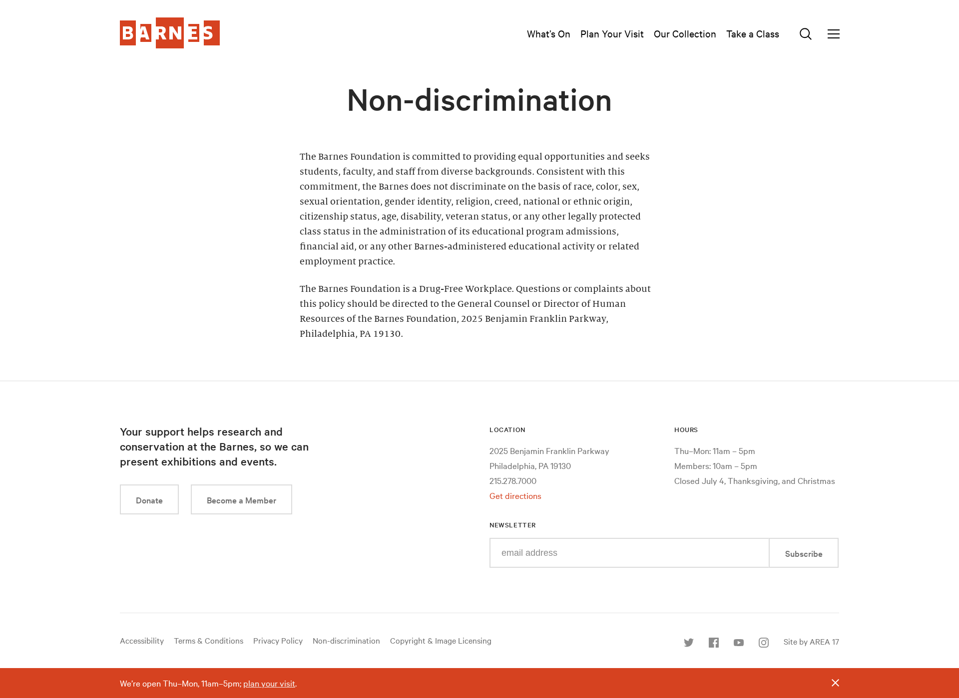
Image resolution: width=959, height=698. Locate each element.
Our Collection (685, 33)
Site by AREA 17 (811, 641)
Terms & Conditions (208, 640)
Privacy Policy (278, 640)
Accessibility (142, 640)
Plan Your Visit (612, 33)
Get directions (515, 495)
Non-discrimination (346, 640)
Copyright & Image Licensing (440, 640)
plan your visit (269, 683)
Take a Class (752, 33)
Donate (149, 499)
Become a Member (241, 499)
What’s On (548, 33)
